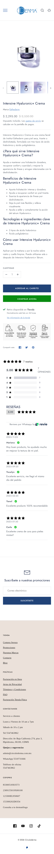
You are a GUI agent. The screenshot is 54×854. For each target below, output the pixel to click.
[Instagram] (31, 826)
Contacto (7, 658)
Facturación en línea (12, 679)
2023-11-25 (12, 437)
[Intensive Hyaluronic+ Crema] (27, 54)
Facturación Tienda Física (15, 699)
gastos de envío (33, 121)
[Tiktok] (39, 826)
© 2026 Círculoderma (27, 839)
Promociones (9, 647)
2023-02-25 (12, 495)
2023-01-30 (12, 521)
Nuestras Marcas (10, 652)
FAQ (5, 694)
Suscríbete (27, 600)
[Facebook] (15, 826)
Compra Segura (10, 642)
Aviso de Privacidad (12, 684)
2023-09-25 (12, 466)
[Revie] (41, 424)
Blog (5, 663)
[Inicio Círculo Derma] (27, 10)
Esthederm (14, 109)
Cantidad (8, 268)
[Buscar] (42, 10)
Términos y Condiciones (14, 689)
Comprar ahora (27, 299)
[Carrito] (49, 10)
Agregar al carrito (27, 288)
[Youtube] (23, 826)
